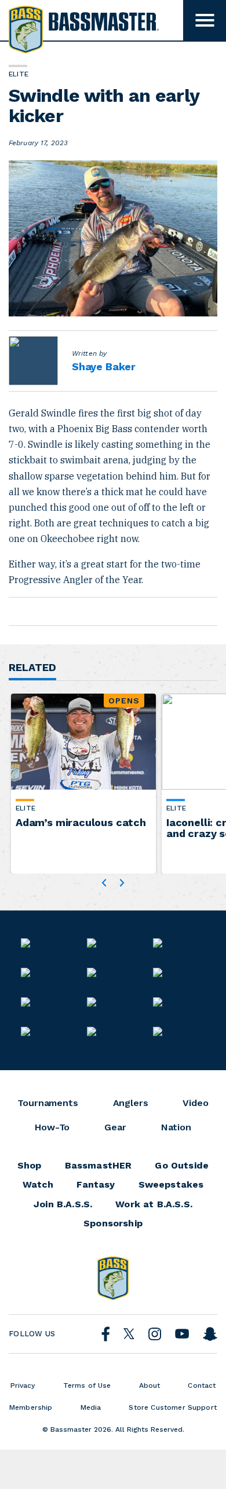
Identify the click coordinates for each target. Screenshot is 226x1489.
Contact (202, 1385)
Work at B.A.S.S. (153, 1204)
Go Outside (182, 1165)
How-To (52, 1127)
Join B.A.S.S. (63, 1204)
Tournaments (47, 1103)
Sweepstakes (171, 1185)
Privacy (22, 1385)
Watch (38, 1185)
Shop (29, 1165)
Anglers (130, 1103)
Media (91, 1407)
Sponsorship (113, 1223)
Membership (31, 1407)
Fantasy (95, 1185)
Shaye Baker (104, 366)
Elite (25, 808)
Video (195, 1103)
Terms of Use (87, 1385)
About (150, 1385)
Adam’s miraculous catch (81, 822)
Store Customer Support (173, 1407)
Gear (115, 1127)
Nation (176, 1127)
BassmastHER (98, 1165)
